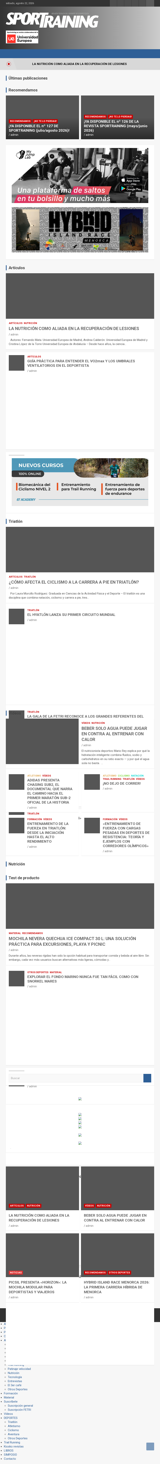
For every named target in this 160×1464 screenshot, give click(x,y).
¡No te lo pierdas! (45, 121)
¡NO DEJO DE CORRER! (122, 783)
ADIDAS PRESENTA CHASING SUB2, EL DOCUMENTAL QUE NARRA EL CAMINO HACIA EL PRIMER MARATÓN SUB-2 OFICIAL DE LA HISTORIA (49, 791)
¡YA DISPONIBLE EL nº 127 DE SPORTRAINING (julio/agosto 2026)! (39, 128)
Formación (34, 819)
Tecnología (15, 1377)
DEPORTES (11, 1418)
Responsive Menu (150, 3)
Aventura (13, 1434)
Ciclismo (124, 775)
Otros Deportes (37, 972)
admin (14, 134)
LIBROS (8, 1450)
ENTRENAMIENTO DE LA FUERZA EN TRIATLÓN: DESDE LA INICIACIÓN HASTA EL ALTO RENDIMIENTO (47, 832)
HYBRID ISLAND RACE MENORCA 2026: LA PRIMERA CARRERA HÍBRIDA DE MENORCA (116, 1287)
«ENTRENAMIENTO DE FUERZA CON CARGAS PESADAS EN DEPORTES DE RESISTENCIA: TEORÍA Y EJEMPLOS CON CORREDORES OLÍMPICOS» (126, 834)
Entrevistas (15, 1381)
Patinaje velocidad (19, 1369)
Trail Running (112, 779)
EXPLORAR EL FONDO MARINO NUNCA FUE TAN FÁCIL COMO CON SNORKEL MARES (82, 979)
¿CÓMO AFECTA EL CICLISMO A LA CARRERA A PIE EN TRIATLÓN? (74, 582)
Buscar (147, 1078)
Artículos (15, 323)
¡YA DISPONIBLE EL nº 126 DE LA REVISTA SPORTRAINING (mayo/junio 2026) (115, 126)
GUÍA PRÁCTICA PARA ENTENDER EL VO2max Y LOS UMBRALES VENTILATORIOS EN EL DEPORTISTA (81, 363)
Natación (137, 775)
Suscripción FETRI (19, 1409)
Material (15, 933)
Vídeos (86, 723)
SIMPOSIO (10, 1454)
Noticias (16, 1272)
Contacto (10, 1458)
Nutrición (30, 323)
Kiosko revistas (14, 1446)
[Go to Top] (150, 1446)
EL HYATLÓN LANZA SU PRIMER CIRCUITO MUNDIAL (71, 614)
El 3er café (14, 1385)
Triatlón (30, 576)
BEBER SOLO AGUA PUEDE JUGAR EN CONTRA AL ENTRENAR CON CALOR (114, 734)
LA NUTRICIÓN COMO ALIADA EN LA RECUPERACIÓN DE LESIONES (74, 328)
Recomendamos (20, 121)
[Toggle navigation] (11, 53)
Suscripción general (20, 1405)
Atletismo (34, 775)
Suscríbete (11, 1401)
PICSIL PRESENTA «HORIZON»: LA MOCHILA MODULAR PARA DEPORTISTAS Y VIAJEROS (38, 1287)
